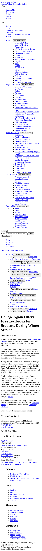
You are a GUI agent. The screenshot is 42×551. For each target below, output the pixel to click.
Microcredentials (21, 99)
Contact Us (5, 452)
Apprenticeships (21, 130)
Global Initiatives (21, 72)
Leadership (33, 257)
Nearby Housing (21, 219)
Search (4, 231)
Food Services (20, 221)
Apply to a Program (22, 137)
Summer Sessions (21, 103)
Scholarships (19, 168)
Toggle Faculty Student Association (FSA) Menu (26, 275)
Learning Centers (21, 179)
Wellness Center (21, 193)
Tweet (23, 411)
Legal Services (20, 204)
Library (8, 16)
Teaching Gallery (21, 217)
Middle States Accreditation (25, 49)
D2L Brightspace (16, 510)
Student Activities (21, 223)
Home (8, 240)
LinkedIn (35, 462)
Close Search (6, 236)
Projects (18, 62)
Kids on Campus (21, 122)
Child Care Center (21, 200)
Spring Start (19, 95)
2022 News (10, 246)
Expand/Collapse (19, 41)
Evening (18, 93)
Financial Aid (20, 166)
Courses (18, 97)
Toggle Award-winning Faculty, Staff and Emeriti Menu (25, 262)
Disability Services (22, 183)
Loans (17, 170)
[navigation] (21, 6)
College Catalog (21, 74)
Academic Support (22, 177)
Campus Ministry (21, 202)
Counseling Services (22, 189)
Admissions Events (22, 141)
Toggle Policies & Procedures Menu (23, 296)
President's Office (21, 43)
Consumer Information (23, 78)
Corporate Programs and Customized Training (24, 127)
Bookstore (19, 196)
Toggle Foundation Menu (19, 272)
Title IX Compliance (17, 537)
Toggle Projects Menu (18, 311)
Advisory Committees (23, 53)
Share (17, 411)
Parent (8, 28)
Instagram (12, 462)
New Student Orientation (24, 150)
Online (17, 91)
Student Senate (20, 225)
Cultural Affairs (20, 215)
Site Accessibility (16, 533)
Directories (10, 12)
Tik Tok (21, 462)
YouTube (27, 462)
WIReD (13, 514)
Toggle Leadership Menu (19, 257)
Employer (9, 32)
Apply (3, 441)
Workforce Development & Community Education (25, 119)
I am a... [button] (4, 22)
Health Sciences (16, 476)
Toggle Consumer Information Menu (23, 300)
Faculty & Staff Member (15, 30)
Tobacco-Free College (18, 539)
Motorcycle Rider (21, 124)
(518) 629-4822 (6, 454)
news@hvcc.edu (7, 427)
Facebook (4, 462)
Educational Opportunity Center (26, 112)
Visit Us (18, 80)
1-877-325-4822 (7, 456)
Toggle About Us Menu (22, 254)
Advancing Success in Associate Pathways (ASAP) (27, 157)
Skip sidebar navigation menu (12, 250)
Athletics (9, 18)
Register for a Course (23, 139)
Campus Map (11, 10)
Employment (15, 530)
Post (29, 411)
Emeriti (17, 55)
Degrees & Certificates (23, 87)
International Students (23, 162)
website (10, 397)
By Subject (19, 89)
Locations (14, 517)
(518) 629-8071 (6, 425)
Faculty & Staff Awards (23, 51)
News (17, 64)
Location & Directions (23, 82)
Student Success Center (23, 191)
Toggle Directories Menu (19, 309)
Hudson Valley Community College (14, 4)
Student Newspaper (22, 227)
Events (17, 66)
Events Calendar (16, 283)
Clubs (17, 210)
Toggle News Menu (17, 280)
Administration (20, 47)
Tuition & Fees (20, 164)
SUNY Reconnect (21, 160)
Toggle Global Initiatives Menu (21, 289)
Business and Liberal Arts (19, 474)
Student (8, 26)
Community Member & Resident (18, 34)
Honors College (21, 101)
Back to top (6, 443)
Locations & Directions (18, 306)
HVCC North (20, 106)
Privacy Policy (15, 535)
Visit (7, 441)
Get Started (19, 135)
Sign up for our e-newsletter (11, 464)
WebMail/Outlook (17, 512)
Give (12, 441)
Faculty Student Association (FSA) (23, 278)
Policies (18, 76)
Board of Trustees (21, 45)
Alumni (8, 37)
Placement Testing (21, 147)
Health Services (20, 187)
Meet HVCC (19, 68)
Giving (8, 14)
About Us (9, 242)
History (17, 70)
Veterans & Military (22, 185)
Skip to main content (8, 2)
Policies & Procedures (18, 298)
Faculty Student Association (25, 59)
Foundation (19, 57)
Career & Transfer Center (24, 198)
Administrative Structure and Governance (25, 259)
